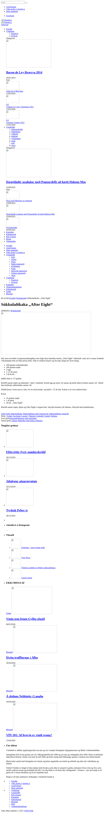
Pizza (13, 262)
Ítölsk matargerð (17, 264)
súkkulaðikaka (16, 414)
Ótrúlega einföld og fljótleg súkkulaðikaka (38, 568)
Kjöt (13, 257)
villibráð (14, 134)
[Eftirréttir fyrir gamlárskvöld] (20, 446)
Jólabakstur (15, 132)
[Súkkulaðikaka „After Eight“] (46, 354)
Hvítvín (14, 36)
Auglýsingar (11, 7)
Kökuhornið (11, 234)
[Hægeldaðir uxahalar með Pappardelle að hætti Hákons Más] (28, 176)
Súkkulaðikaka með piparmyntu (36, 414)
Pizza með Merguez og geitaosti (19, 201)
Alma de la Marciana (14, 91)
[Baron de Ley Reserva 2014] (28, 67)
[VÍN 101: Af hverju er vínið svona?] (35, 730)
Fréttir (8, 291)
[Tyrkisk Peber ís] (20, 505)
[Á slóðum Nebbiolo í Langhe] (35, 691)
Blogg (8, 239)
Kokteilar (10, 232)
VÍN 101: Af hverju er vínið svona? (29, 735)
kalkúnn (14, 136)
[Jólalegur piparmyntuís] (20, 476)
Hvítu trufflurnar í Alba (22, 657)
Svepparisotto (11, 227)
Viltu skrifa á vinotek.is (15, 9)
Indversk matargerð (19, 271)
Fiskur (13, 259)
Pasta (13, 269)
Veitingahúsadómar (14, 287)
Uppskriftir (10, 127)
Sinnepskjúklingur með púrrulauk (23, 418)
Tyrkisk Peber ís (17, 510)
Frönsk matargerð (18, 273)
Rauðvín (14, 34)
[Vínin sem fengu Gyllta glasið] (32, 613)
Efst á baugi (11, 237)
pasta (13, 141)
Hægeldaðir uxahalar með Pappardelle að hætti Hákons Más (46, 182)
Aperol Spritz (26, 578)
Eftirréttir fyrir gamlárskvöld (25, 452)
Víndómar (10, 31)
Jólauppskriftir (17, 129)
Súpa (13, 275)
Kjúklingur (15, 266)
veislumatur (16, 139)
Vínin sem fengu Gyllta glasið (25, 618)
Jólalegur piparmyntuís (21, 481)
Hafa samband (12, 11)
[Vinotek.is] (6, 20)
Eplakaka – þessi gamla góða (33, 548)
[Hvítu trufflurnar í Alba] (35, 652)
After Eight (5, 414)
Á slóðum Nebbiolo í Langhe (24, 696)
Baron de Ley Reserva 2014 (24, 72)
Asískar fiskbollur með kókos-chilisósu (27, 421)
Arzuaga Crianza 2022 (15, 122)
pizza (13, 145)
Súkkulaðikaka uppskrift (59, 414)
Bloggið (9, 294)
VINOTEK (28, 811)
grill (12, 143)
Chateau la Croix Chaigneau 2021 (20, 107)
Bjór (13, 804)
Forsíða (9, 29)
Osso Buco (25, 558)
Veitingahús (11, 241)
